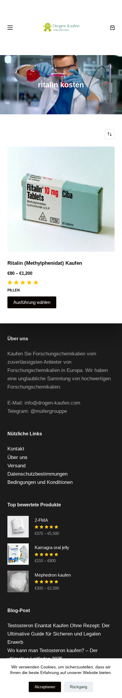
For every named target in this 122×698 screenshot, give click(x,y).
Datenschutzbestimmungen (37, 474)
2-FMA (41, 520)
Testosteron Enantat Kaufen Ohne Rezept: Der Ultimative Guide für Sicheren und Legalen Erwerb (58, 634)
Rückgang (78, 687)
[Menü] (10, 27)
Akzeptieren (45, 687)
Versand (16, 465)
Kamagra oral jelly (52, 547)
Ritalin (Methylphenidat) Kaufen (44, 263)
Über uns (17, 457)
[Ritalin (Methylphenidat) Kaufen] (61, 199)
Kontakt (15, 449)
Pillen (13, 290)
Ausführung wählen (31, 302)
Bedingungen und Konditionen (40, 482)
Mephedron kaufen (53, 574)
